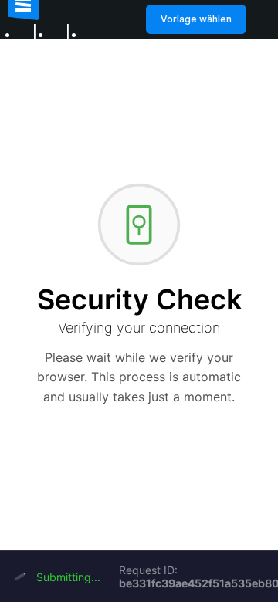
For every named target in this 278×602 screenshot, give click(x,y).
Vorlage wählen (196, 19)
